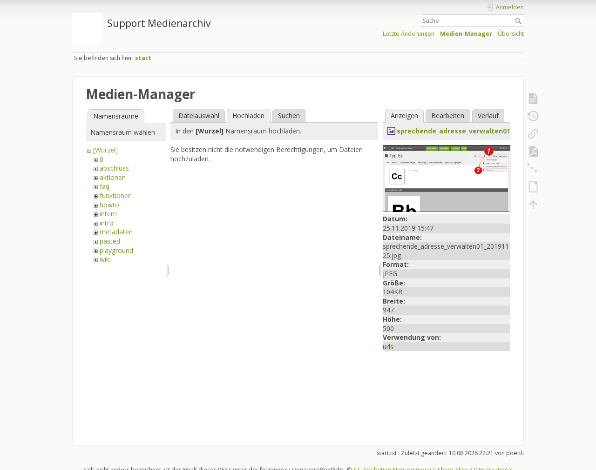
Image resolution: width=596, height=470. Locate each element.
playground (116, 250)
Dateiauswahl (198, 115)
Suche (519, 21)
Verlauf (488, 115)
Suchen (289, 115)
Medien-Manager (466, 34)
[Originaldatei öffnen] (446, 177)
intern (108, 213)
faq (104, 186)
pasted (110, 241)
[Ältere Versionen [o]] (533, 116)
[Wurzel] (105, 150)
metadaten (116, 231)
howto (109, 204)
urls (388, 346)
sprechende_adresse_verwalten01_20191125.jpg (476, 130)
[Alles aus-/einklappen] (533, 169)
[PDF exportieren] (533, 151)
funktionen (116, 195)
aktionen (113, 177)
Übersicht (511, 34)
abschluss (114, 168)
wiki (105, 259)
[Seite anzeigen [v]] (533, 98)
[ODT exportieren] (533, 187)
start (143, 58)
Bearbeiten (447, 115)
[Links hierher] (533, 134)
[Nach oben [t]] (533, 204)
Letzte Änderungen (408, 34)
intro (107, 222)
